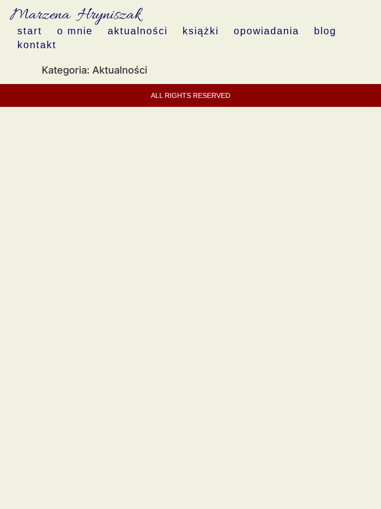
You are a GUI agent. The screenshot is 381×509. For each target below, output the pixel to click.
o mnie (75, 30)
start (29, 30)
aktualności (138, 30)
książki (201, 30)
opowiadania (266, 30)
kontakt (37, 44)
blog (325, 30)
